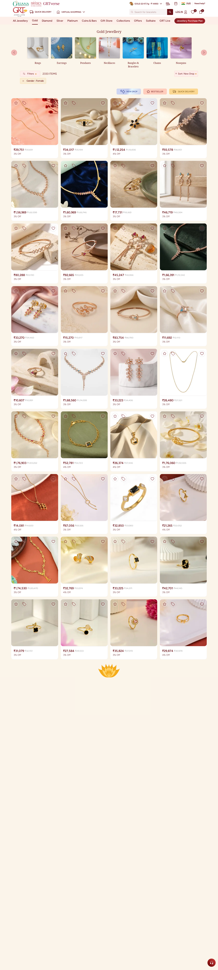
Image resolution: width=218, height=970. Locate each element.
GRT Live (165, 20)
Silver (60, 20)
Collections (123, 20)
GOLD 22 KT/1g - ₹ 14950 (146, 4)
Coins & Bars (89, 20)
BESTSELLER (157, 91)
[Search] (170, 12)
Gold (35, 20)
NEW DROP (131, 91)
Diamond (47, 20)
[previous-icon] (204, 53)
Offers (138, 20)
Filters (30, 73)
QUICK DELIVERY (186, 91)
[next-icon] (14, 53)
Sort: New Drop (186, 73)
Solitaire (151, 20)
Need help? (199, 3)
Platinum (72, 20)
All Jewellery (20, 20)
